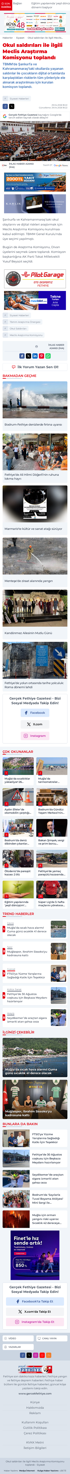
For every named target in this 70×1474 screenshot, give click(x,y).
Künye (35, 1402)
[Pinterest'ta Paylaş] (41, 356)
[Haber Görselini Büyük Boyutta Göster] (35, 141)
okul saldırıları (18, 328)
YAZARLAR (14, 1347)
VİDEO (12, 1338)
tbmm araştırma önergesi (25, 321)
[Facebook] (22, 1355)
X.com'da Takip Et (37, 1312)
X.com (37, 724)
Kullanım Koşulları (35, 1422)
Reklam (35, 1413)
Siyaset (20, 37)
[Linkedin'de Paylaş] (35, 356)
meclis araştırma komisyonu (26, 335)
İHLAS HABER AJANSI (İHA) (21, 165)
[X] (29, 1355)
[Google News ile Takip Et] (61, 165)
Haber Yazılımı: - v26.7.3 (35, 1470)
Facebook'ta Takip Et (37, 1301)
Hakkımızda (35, 1408)
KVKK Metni (35, 1442)
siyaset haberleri (19, 98)
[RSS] (48, 1355)
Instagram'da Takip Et (38, 1322)
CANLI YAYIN (49, 1338)
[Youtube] (42, 1355)
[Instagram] (35, 1355)
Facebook (37, 713)
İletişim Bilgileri (35, 1448)
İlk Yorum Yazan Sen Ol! (38, 367)
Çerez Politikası (35, 1433)
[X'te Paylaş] (11, 106)
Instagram (38, 736)
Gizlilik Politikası (35, 1428)
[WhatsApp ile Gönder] (48, 356)
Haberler (8, 37)
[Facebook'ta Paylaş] (5, 106)
